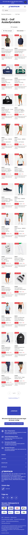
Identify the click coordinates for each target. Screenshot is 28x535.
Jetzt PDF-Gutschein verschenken (14, 423)
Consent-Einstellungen (19, 525)
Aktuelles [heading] (4, 465)
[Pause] (25, 2)
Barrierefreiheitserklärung (12, 527)
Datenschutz (14, 523)
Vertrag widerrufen (5, 529)
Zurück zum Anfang (13, 398)
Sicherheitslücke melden (7, 525)
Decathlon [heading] (4, 461)
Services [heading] (3, 457)
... (13, 14)
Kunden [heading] (3, 453)
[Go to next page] (18, 393)
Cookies (3, 527)
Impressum (7, 523)
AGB (2, 523)
